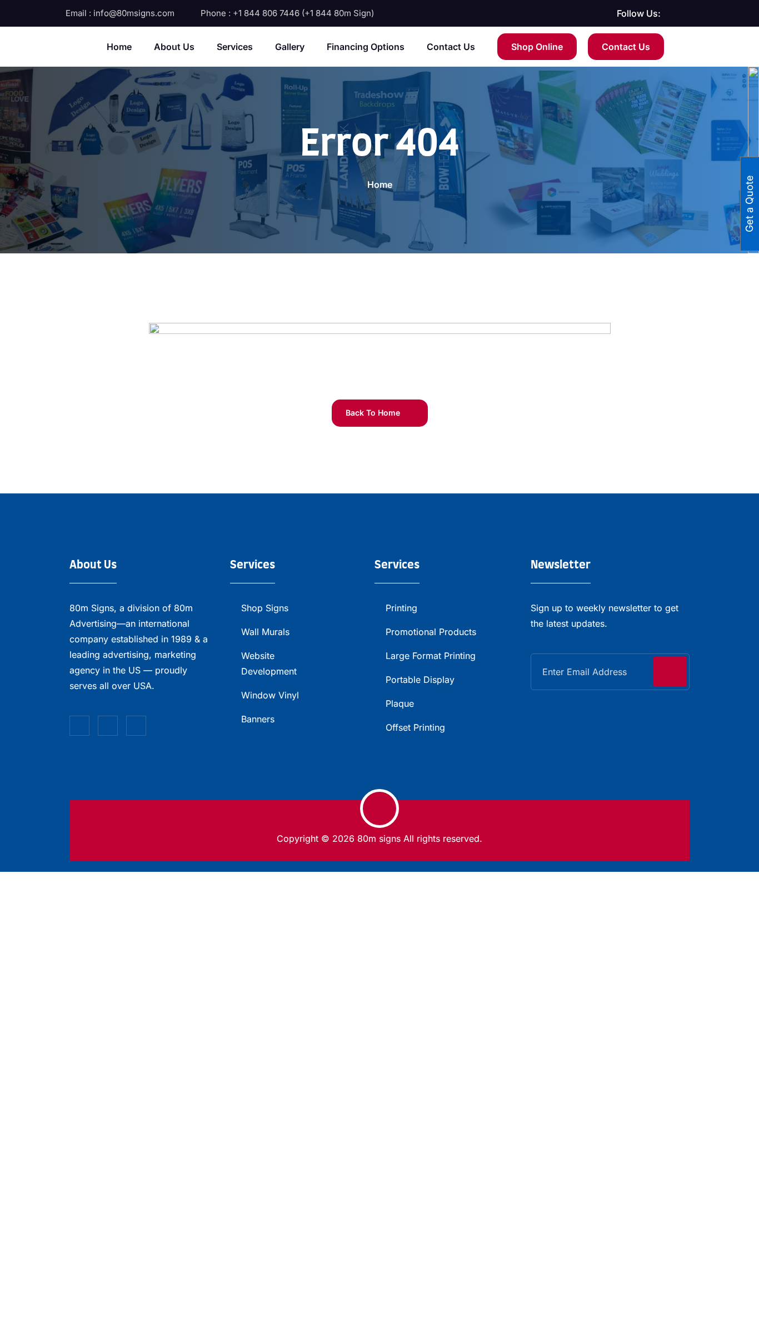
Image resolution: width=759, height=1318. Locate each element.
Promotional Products (431, 631)
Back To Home (374, 412)
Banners (257, 719)
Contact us (451, 46)
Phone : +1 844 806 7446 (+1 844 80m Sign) (287, 13)
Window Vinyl (270, 695)
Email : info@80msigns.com (120, 13)
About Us (174, 46)
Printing (401, 607)
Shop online (537, 46)
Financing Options (366, 46)
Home (119, 46)
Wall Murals (265, 631)
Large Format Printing (431, 655)
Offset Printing (415, 727)
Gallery (289, 46)
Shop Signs (264, 607)
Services (235, 46)
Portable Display (420, 679)
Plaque (400, 703)
